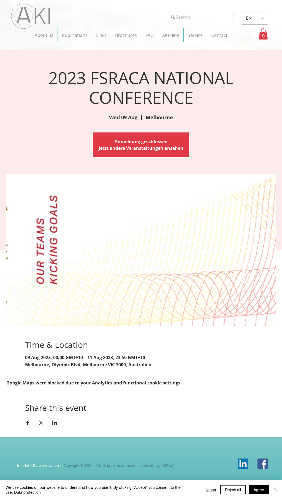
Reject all (233, 489)
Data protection (46, 465)
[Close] (275, 490)
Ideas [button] (211, 489)
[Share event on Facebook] (27, 423)
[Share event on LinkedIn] (54, 423)
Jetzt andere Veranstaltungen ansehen (141, 148)
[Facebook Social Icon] (262, 464)
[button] (44, 35)
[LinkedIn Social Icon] (243, 464)
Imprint (23, 465)
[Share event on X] (41, 423)
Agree (259, 489)
